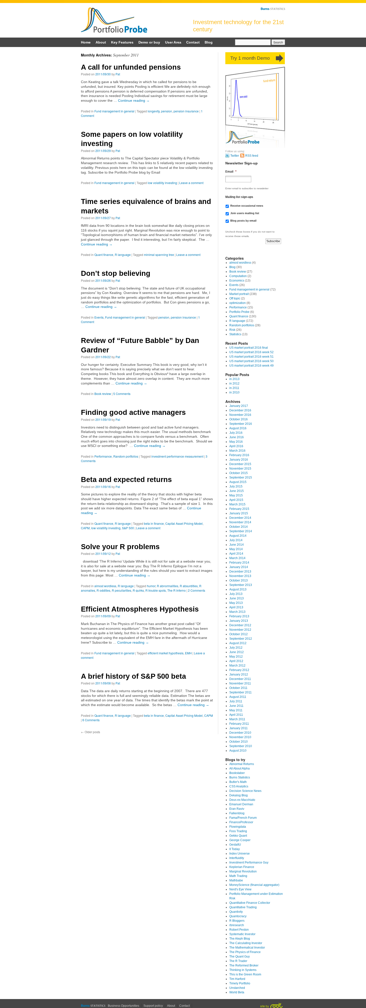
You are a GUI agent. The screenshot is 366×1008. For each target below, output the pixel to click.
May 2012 (236, 656)
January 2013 (238, 621)
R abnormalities (167, 586)
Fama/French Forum (243, 817)
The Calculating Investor (245, 943)
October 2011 (238, 688)
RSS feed (251, 155)
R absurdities (189, 586)
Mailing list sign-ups (239, 197)
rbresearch (236, 925)
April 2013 (236, 607)
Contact (193, 42)
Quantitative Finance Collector (249, 903)
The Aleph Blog (239, 938)
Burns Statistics (273, 8)
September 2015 (240, 477)
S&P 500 (128, 528)
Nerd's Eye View (240, 889)
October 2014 (238, 526)
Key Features (122, 42)
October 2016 (238, 419)
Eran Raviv (236, 809)
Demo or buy (149, 42)
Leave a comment (191, 183)
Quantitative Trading (243, 907)
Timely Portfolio (239, 983)
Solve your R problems (120, 547)
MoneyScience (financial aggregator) (254, 885)
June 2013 (236, 598)
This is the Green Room (245, 974)
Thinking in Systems (242, 970)
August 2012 (237, 643)
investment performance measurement (177, 456)
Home (86, 42)
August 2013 (237, 589)
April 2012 (236, 661)
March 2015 (237, 504)
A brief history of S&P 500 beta (133, 676)
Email (231, 171)
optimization (237, 303)
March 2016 (237, 450)
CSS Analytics (238, 786)
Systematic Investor (242, 934)
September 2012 (240, 638)
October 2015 (238, 473)
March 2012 (237, 665)
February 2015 (239, 509)
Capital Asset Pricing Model (184, 523)
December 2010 (240, 732)
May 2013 (236, 603)
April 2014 (236, 553)
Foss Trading (238, 831)
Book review (102, 393)
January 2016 (238, 459)
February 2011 (239, 723)
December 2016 (240, 410)
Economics (236, 280)
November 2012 (240, 629)
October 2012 (238, 634)
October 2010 (238, 741)
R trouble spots (155, 590)
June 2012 (236, 652)
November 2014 (240, 522)
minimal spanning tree (159, 254)
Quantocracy (237, 916)
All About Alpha (239, 768)
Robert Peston (239, 929)
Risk (232, 330)
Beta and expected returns (126, 479)
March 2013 (237, 612)
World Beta (236, 992)
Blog (209, 42)
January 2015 (238, 513)
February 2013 (239, 616)
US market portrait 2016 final (248, 347)
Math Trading (238, 876)
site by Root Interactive (271, 1005)
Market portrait (239, 294)
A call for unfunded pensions (131, 67)
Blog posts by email (243, 220)
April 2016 (236, 446)
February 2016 (239, 455)
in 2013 (234, 379)
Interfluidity (236, 858)
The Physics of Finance (245, 952)
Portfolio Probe (114, 20)
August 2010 (237, 750)
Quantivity (236, 911)
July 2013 (236, 594)
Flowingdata (237, 826)
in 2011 (234, 388)
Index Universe (239, 853)
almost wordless (105, 586)
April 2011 (236, 715)
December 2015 (240, 464)
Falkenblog (236, 813)
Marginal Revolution (243, 871)
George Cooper (239, 840)
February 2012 (239, 670)
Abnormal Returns (241, 764)
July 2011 (235, 701)
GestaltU (235, 844)
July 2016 (236, 432)
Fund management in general (114, 111)
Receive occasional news (246, 205)
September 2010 (240, 746)
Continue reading (134, 100)
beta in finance (154, 523)
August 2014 (237, 535)
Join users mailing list (244, 213)
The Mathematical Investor (247, 947)
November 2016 (240, 415)
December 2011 (240, 679)
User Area (173, 42)
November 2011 (240, 683)
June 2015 (236, 491)
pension (166, 111)
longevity (154, 111)
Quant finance (103, 254)
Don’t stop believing (115, 273)
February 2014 (239, 562)
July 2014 (236, 540)
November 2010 (240, 737)
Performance (103, 456)
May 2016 (236, 441)
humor (151, 586)
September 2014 (240, 531)
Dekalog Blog (238, 795)
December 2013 (240, 571)
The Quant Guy (239, 956)
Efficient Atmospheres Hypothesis (140, 609)
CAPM (85, 528)
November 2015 (240, 468)
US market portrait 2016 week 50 (251, 361)
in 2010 (234, 392)
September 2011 (240, 692)
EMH (188, 653)
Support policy (153, 1006)
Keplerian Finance (241, 867)
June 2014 (236, 544)
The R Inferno (176, 590)
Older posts (90, 732)
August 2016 (237, 428)
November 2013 (240, 576)
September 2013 (240, 585)
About (101, 42)
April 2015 (236, 500)
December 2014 (240, 518)
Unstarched (237, 988)
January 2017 (238, 406)
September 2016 (240, 424)
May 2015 (236, 495)
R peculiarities (121, 590)
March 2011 (237, 719)
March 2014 (237, 558)
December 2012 (240, 625)
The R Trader (238, 961)
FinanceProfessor (241, 822)
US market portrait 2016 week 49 (251, 365)
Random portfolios (125, 456)
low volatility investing (162, 183)
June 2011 (236, 706)
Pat (118, 74)
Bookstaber (237, 773)
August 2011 (237, 697)
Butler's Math (238, 782)
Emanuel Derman (241, 804)
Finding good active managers (133, 412)
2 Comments (196, 590)
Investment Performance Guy (248, 862)
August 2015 (237, 482)
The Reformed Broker (243, 965)
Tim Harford (237, 979)
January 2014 (238, 567)
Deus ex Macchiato (242, 800)
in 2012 (234, 383)
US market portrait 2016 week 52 (251, 352)
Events (99, 317)
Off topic (234, 298)
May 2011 (236, 710)
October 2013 (238, 580)
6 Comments (91, 720)
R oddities (103, 590)
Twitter (234, 155)
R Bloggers (236, 920)
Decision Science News (245, 791)
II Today (234, 849)
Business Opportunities (123, 1006)
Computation (238, 276)
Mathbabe (236, 880)
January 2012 (238, 674)
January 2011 (238, 728)
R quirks (138, 590)
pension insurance (186, 111)
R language (123, 254)
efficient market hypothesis (165, 653)
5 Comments (121, 393)
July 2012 (236, 647)
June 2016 (236, 437)
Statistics (235, 334)
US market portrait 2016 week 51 (251, 356)
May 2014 (236, 549)
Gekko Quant (238, 835)
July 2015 (236, 486)
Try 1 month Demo (250, 58)
